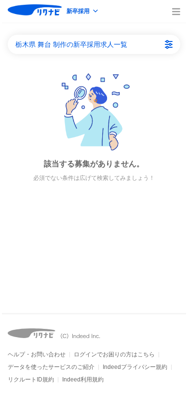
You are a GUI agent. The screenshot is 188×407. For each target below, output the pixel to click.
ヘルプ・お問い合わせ (37, 354)
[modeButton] (83, 11)
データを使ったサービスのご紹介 (51, 367)
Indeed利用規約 (83, 379)
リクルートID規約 (31, 379)
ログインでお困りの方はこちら (114, 354)
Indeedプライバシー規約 (135, 367)
